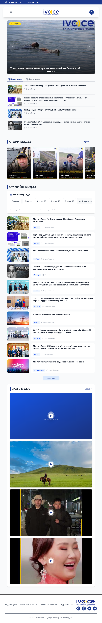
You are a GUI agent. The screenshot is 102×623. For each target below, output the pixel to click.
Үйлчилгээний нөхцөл (49, 604)
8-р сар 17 (69, 201)
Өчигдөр (28, 201)
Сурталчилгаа (67, 604)
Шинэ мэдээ (16, 79)
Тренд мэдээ (34, 79)
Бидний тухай (11, 604)
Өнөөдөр (15, 201)
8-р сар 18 (55, 201)
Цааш (87, 141)
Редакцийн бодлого (28, 604)
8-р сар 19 (41, 201)
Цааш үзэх (51, 378)
